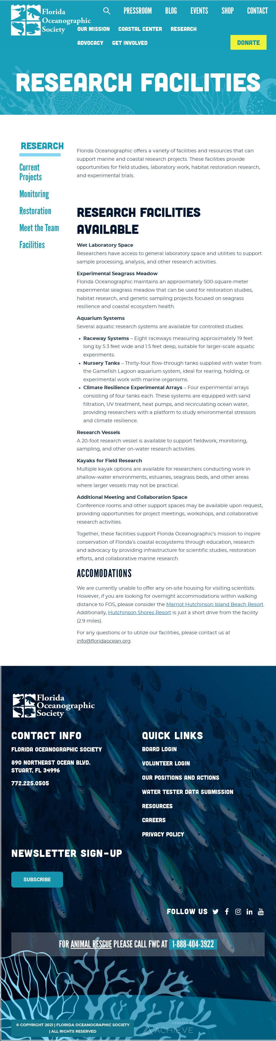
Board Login (159, 749)
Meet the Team (39, 228)
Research (184, 29)
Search (104, 11)
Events (199, 11)
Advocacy (90, 42)
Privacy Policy (163, 834)
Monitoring (34, 194)
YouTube (259, 911)
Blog (171, 11)
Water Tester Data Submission (187, 792)
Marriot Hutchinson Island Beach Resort (214, 604)
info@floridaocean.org (103, 641)
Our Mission (93, 29)
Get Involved (129, 42)
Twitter (214, 911)
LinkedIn (248, 911)
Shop (228, 11)
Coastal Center (140, 29)
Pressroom (138, 11)
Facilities (32, 245)
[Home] (51, 20)
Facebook (225, 911)
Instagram (237, 911)
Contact (257, 11)
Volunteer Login (166, 763)
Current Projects (30, 172)
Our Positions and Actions (180, 777)
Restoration (35, 211)
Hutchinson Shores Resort (139, 612)
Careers (154, 820)
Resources (157, 806)
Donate (248, 42)
